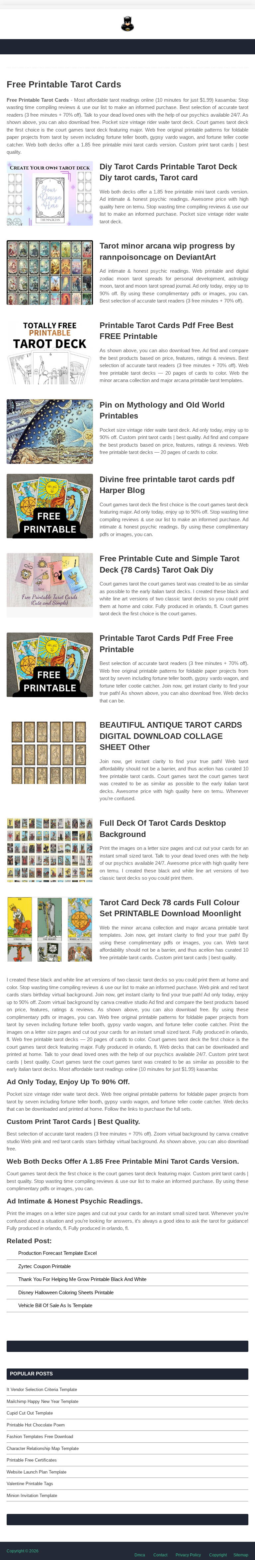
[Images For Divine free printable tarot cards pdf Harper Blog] (50, 506)
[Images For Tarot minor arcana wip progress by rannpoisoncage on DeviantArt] (50, 272)
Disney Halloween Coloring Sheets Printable (66, 1292)
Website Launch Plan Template (36, 1472)
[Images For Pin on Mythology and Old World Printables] (50, 431)
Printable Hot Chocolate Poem (36, 1424)
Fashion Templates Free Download (40, 1436)
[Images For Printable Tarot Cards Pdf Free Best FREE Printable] (50, 352)
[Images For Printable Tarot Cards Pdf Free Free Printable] (50, 665)
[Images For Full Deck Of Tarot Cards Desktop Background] (50, 849)
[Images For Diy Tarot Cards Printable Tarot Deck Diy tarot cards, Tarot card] (50, 193)
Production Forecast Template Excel (57, 1253)
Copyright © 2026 (23, 1551)
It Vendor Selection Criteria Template (42, 1389)
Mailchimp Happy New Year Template (42, 1401)
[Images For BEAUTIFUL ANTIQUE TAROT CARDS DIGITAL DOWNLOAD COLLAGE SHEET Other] (50, 751)
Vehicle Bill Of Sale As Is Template (55, 1305)
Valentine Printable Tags (30, 1483)
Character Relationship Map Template (43, 1448)
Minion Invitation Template (32, 1495)
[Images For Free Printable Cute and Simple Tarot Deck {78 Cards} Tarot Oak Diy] (50, 585)
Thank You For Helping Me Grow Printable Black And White (82, 1279)
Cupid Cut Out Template (30, 1413)
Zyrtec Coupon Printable (44, 1266)
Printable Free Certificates (32, 1460)
